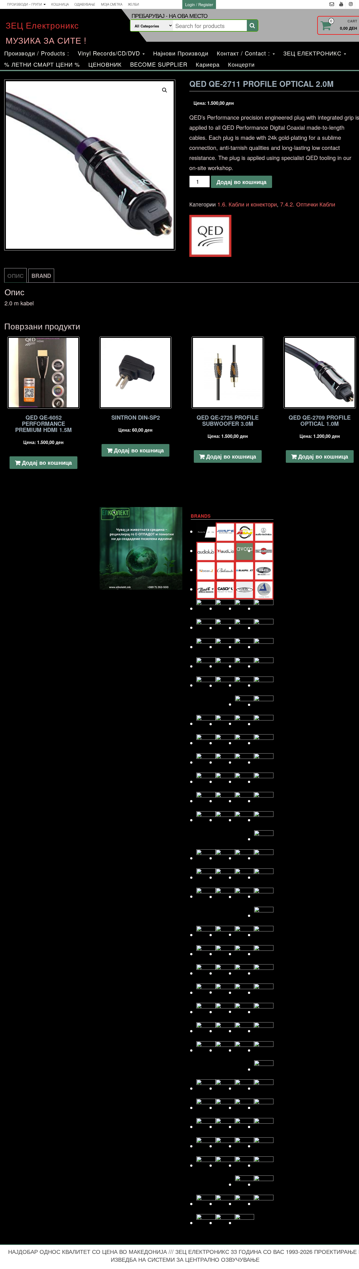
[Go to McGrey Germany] (263, 896)
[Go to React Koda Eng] (225, 1031)
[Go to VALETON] (263, 1165)
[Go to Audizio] (225, 551)
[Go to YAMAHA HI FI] (225, 1223)
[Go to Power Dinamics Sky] (225, 1012)
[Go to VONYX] (206, 1204)
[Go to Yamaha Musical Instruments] (244, 1223)
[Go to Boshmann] (263, 570)
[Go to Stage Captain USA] (206, 1126)
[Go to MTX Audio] (263, 935)
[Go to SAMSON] (225, 1088)
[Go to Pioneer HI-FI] (206, 1012)
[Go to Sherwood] (263, 1088)
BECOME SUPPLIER (158, 64)
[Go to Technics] (263, 1146)
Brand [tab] (41, 275)
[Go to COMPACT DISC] (206, 608)
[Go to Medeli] (263, 915)
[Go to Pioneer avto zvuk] (244, 992)
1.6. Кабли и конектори (247, 204)
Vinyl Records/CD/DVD (110, 53)
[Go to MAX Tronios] (225, 897)
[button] (165, 90)
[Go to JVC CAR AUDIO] (225, 801)
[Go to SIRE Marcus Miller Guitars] (244, 1107)
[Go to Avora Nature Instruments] (244, 551)
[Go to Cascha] (225, 589)
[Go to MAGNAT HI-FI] (244, 877)
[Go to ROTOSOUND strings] (263, 1050)
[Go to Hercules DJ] (263, 743)
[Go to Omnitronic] (206, 973)
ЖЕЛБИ (133, 4)
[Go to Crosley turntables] (225, 608)
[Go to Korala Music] (263, 820)
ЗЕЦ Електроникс (42, 25)
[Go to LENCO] (206, 858)
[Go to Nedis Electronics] (225, 954)
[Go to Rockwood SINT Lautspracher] (244, 1050)
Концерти (241, 64)
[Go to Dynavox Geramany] (244, 647)
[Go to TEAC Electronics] (244, 1146)
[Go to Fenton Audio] (225, 685)
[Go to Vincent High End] (244, 1184)
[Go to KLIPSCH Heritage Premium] (244, 820)
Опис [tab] (15, 275)
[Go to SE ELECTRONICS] (244, 1088)
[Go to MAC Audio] (263, 858)
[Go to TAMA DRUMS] (225, 1146)
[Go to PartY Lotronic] (206, 992)
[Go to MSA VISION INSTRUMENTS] (244, 934)
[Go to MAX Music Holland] (206, 896)
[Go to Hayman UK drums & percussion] (225, 743)
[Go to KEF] (263, 801)
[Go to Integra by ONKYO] (263, 762)
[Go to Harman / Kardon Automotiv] (263, 724)
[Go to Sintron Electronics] (225, 1107)
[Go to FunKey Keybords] (244, 685)
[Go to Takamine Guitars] (206, 1146)
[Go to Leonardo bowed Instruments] (225, 858)
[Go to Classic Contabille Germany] (244, 589)
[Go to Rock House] (263, 1031)
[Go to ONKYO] (225, 973)
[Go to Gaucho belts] (244, 704)
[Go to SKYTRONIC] (263, 1107)
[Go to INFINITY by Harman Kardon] (244, 762)
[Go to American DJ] (244, 531)
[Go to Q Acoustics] (263, 1012)
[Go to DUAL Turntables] (206, 647)
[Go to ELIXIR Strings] (263, 647)
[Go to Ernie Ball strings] (225, 666)
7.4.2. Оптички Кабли (307, 204)
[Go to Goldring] (263, 704)
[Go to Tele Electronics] (206, 1165)
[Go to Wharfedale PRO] (263, 1204)
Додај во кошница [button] (47, 462)
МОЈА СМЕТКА (111, 4)
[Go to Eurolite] (244, 666)
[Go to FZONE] (263, 685)
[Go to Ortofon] (244, 973)
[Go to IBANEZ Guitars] (206, 762)
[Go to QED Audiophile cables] (206, 1031)
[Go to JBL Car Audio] (263, 781)
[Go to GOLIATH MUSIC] (206, 723)
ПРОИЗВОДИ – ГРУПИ (25, 4)
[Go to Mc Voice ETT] (244, 897)
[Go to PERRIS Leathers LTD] (225, 992)
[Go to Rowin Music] (263, 1069)
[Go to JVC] (206, 801)
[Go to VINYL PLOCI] (263, 1184)
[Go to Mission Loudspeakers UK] (206, 935)
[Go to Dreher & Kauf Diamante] (263, 628)
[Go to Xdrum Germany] (206, 1223)
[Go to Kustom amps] (263, 839)
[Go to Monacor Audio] (225, 935)
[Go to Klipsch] (225, 820)
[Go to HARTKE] (206, 743)
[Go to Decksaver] (244, 608)
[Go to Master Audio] (263, 877)
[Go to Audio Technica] (263, 531)
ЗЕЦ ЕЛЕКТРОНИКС (313, 53)
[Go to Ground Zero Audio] (225, 724)
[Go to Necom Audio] (206, 954)
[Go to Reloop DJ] (244, 1031)
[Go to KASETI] (244, 801)
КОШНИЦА (60, 4)
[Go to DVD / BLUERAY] (225, 647)
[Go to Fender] (206, 685)
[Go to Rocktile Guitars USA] (225, 1050)
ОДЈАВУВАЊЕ (84, 4)
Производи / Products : (36, 53)
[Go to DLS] (225, 628)
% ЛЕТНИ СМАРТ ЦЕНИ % (42, 64)
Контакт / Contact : (244, 53)
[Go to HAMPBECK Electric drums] (244, 723)
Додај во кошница (241, 182)
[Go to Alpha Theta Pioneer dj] (206, 531)
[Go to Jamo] (225, 781)
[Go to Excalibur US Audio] (263, 666)
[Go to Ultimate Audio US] (225, 1165)
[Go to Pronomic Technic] (244, 1011)
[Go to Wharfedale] (244, 1204)
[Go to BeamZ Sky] (206, 570)
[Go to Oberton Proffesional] (244, 954)
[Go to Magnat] (225, 877)
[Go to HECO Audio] (244, 743)
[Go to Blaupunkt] (244, 570)
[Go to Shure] (206, 1107)
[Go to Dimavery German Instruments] (206, 627)
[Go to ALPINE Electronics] (225, 531)
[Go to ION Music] (206, 781)
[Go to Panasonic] (263, 973)
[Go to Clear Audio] (263, 589)
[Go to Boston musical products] (206, 589)
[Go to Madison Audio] (206, 877)
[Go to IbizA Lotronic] (225, 762)
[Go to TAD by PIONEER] (263, 1126)
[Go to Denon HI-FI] (263, 608)
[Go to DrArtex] (244, 628)
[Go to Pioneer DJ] (263, 992)
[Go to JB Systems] (244, 781)
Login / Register (199, 4)
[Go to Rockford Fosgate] (206, 1050)
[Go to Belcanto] (225, 570)
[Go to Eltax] (206, 666)
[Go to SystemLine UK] (244, 1126)
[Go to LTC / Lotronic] (244, 858)
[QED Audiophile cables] (210, 236)
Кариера (208, 64)
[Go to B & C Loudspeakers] (263, 551)
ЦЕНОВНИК (105, 64)
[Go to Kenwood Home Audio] (206, 820)
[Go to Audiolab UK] (206, 551)
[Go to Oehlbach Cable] (263, 954)
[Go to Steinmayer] (225, 1126)
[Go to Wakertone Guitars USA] (225, 1204)
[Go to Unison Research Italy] (244, 1165)
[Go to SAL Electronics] (206, 1088)
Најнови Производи (180, 53)
